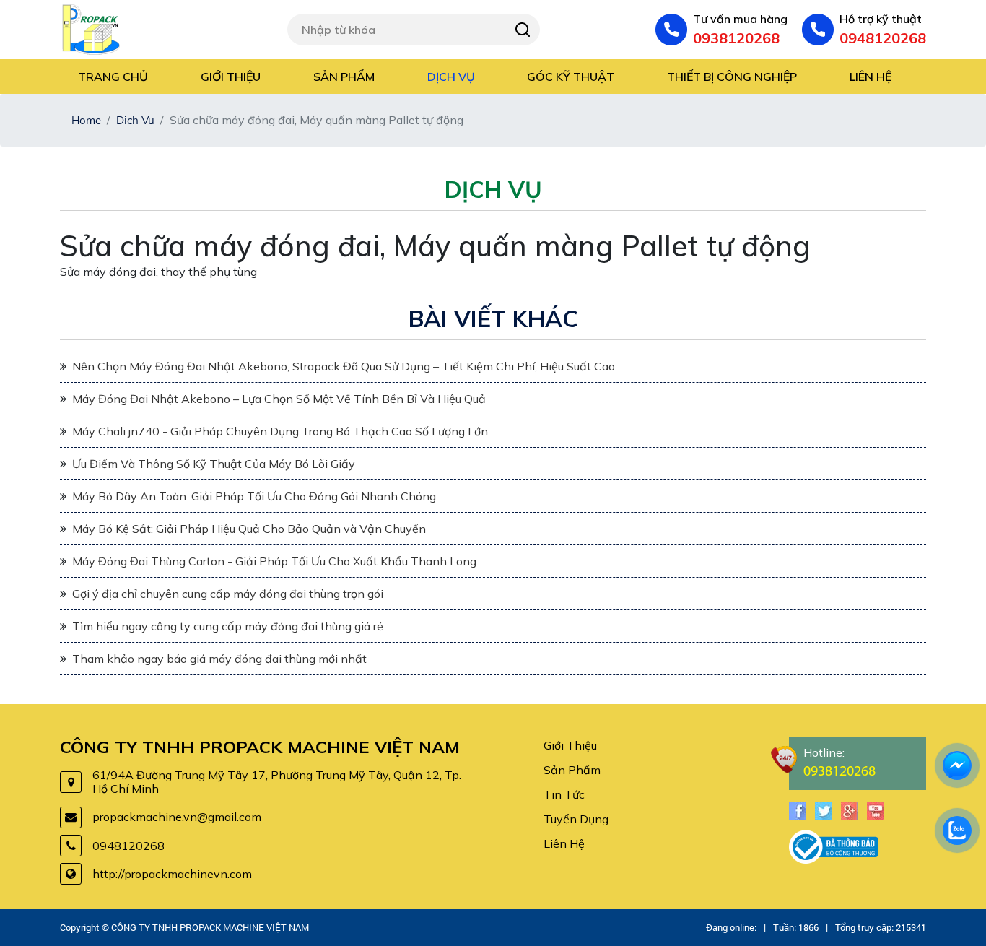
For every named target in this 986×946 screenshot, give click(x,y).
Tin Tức (564, 794)
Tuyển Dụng (576, 819)
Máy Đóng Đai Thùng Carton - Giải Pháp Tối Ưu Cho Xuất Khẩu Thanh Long (274, 561)
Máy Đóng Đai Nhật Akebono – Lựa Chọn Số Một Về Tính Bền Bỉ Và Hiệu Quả (279, 398)
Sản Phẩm (572, 770)
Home (86, 120)
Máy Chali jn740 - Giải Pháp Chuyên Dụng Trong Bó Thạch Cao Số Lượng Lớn (280, 431)
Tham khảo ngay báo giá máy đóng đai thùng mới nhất (219, 658)
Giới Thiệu (570, 745)
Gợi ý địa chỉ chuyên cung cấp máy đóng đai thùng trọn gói (227, 593)
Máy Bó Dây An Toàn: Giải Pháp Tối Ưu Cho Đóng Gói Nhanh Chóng (254, 496)
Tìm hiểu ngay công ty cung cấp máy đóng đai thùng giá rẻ (227, 626)
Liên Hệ (564, 843)
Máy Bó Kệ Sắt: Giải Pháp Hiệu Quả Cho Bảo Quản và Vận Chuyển (249, 528)
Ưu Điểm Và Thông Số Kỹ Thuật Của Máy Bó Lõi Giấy (213, 463)
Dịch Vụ (135, 120)
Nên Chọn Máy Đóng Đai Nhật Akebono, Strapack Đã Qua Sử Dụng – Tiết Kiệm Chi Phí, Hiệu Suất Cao (343, 366)
